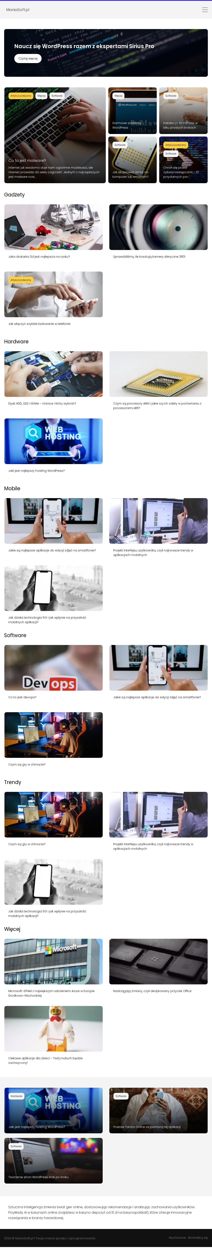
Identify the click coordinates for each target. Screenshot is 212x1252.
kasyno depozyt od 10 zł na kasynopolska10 (113, 1212)
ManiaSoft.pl (24, 1238)
